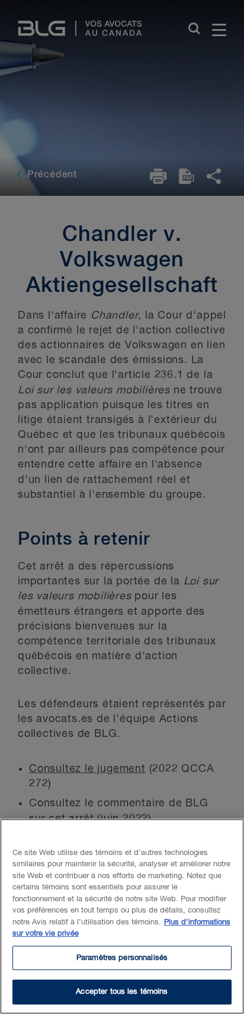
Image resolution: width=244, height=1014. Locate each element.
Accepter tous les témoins (122, 992)
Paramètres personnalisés (122, 958)
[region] (122, 916)
